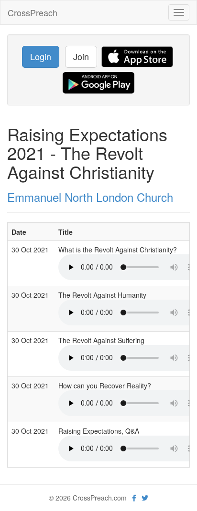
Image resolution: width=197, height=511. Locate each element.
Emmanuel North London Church (90, 196)
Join (81, 56)
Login (40, 56)
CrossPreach (32, 12)
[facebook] (134, 497)
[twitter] (145, 497)
